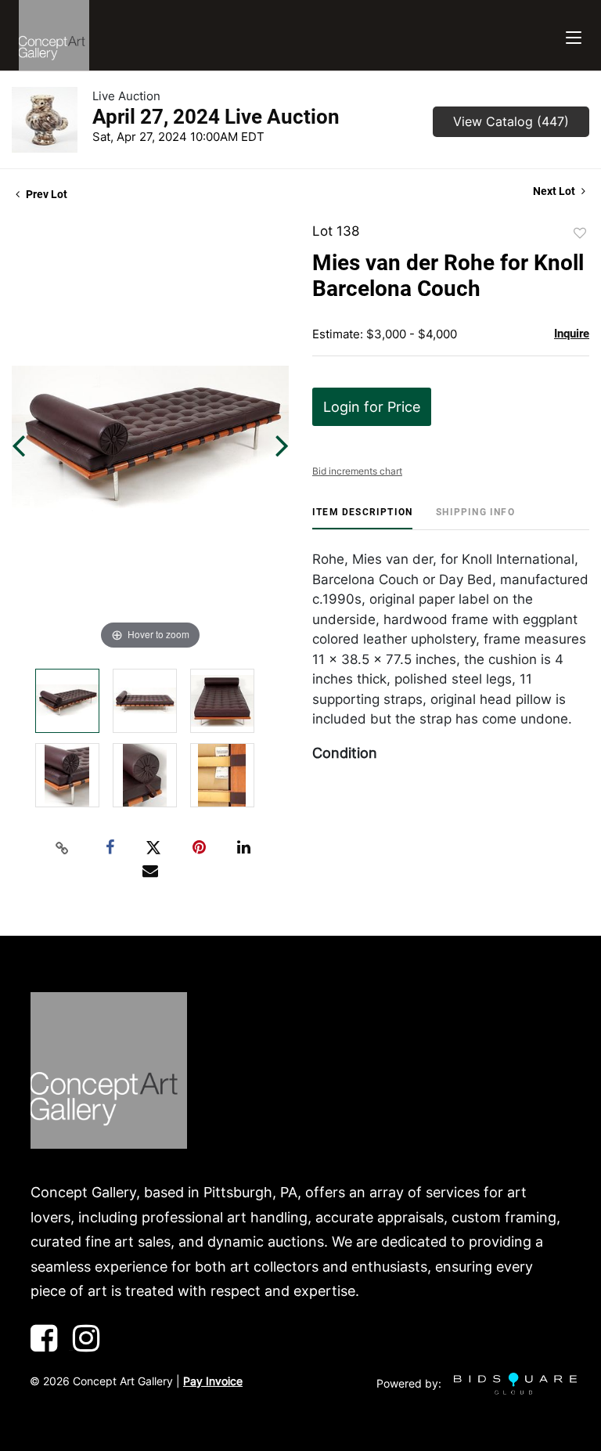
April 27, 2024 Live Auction (216, 116)
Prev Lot (45, 194)
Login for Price (371, 407)
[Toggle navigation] (573, 35)
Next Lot (555, 191)
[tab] (362, 518)
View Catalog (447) (511, 121)
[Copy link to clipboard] (62, 848)
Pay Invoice (213, 1381)
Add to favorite (579, 233)
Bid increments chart (357, 471)
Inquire (571, 334)
